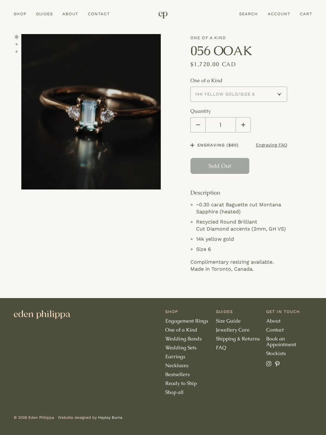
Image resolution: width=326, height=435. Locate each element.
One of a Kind (208, 37)
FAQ (221, 347)
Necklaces (176, 365)
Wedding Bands (183, 338)
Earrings (175, 356)
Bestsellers (177, 374)
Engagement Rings (186, 320)
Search (248, 13)
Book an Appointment (281, 341)
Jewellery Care (233, 329)
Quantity (200, 111)
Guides (44, 13)
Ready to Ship (181, 383)
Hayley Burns (110, 417)
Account (279, 13)
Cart (306, 13)
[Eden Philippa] (163, 15)
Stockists (276, 353)
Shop (20, 13)
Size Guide (228, 320)
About (70, 13)
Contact (99, 13)
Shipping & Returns (238, 338)
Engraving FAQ (271, 144)
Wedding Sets (180, 347)
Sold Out (220, 165)
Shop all (174, 392)
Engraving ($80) (218, 145)
